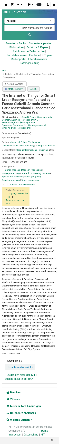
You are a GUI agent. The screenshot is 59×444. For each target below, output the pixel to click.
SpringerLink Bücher (45, 145)
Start (4, 70)
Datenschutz (30, 434)
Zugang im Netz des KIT (21, 374)
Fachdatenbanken (17, 55)
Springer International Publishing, (32, 150)
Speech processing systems (35, 173)
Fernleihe (34, 55)
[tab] (20, 367)
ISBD (34, 89)
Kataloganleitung (29, 63)
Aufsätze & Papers (37, 47)
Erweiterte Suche (16, 43)
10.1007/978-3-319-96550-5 (21, 184)
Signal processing (11, 180)
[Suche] (29, 35)
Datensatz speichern (23, 413)
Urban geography (32, 176)
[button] (12, 5)
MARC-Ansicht (15, 89)
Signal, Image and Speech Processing (23, 170)
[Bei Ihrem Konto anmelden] (47, 5)
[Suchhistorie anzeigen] (53, 5)
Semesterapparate (40, 43)
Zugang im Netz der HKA (19, 378)
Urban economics (30, 180)
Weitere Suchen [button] (20, 419)
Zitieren (15, 399)
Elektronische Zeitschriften (29, 51)
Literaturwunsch (37, 59)
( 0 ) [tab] (15, 360)
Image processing (11, 173)
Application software (12, 176)
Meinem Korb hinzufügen (25, 406)
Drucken (15, 392)
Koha (6, 5)
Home (44, 430)
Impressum (15, 434)
